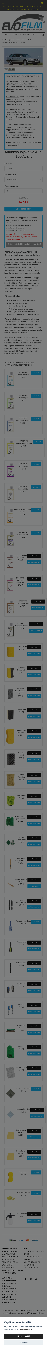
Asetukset (23, 1342)
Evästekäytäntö (25, 1329)
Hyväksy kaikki (23, 1336)
